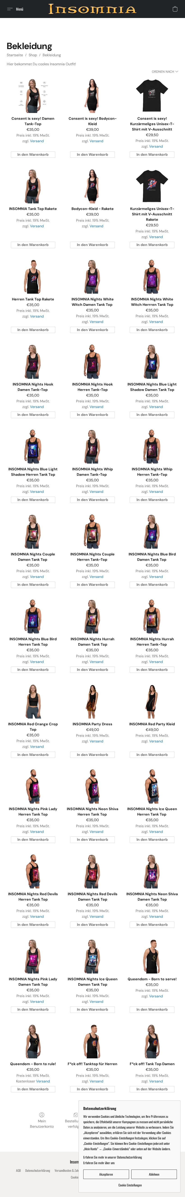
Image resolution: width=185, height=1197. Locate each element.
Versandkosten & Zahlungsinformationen (77, 1170)
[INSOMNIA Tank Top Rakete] (33, 186)
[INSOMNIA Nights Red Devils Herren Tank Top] (33, 871)
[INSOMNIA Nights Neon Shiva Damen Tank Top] (152, 871)
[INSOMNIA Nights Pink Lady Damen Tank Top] (33, 956)
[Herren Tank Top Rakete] (33, 276)
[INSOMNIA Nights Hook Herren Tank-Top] (92, 361)
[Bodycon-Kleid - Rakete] (92, 186)
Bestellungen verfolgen (75, 1124)
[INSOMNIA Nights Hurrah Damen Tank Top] (92, 616)
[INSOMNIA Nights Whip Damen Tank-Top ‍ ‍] (92, 446)
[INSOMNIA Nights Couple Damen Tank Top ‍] (33, 531)
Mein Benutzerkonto (42, 1124)
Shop (33, 55)
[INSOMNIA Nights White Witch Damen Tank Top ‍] (92, 276)
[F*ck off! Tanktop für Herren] (92, 1041)
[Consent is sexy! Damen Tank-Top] (33, 95)
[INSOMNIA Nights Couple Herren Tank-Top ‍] (92, 531)
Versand (37, 141)
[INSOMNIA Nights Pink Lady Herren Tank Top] (33, 786)
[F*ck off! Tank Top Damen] (152, 1041)
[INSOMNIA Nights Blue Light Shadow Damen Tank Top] (152, 361)
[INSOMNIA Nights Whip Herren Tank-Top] (152, 446)
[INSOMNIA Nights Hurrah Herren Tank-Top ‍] (152, 616)
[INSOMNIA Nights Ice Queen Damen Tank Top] (92, 956)
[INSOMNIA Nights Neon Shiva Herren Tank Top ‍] (92, 786)
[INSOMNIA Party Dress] (92, 701)
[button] (92, 9)
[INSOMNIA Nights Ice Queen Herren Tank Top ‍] (152, 786)
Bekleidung (52, 55)
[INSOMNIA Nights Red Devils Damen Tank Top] (92, 871)
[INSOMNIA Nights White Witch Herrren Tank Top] (152, 276)
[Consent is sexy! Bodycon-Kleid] (92, 95)
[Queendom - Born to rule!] (33, 1041)
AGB (18, 1170)
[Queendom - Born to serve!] (152, 956)
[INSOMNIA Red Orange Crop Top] (33, 701)
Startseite (15, 55)
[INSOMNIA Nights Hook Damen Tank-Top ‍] (33, 361)
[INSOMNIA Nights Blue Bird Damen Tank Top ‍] (152, 531)
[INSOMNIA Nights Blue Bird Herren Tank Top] (33, 616)
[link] (130, 1183)
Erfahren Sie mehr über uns (99, 1163)
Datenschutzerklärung (37, 1170)
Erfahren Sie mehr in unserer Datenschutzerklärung (112, 1157)
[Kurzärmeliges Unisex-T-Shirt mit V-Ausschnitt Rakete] (152, 186)
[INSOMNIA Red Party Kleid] (152, 701)
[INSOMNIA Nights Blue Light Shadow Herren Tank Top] (33, 446)
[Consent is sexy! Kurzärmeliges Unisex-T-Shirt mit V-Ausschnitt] (152, 95)
